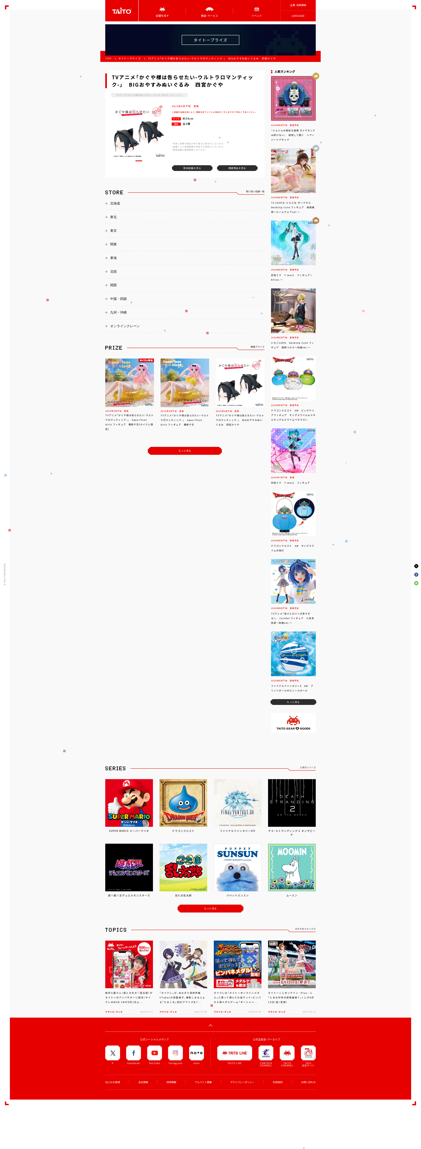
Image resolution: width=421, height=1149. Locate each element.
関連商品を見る (237, 168)
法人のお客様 (112, 1082)
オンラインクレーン (125, 326)
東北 (113, 217)
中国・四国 (118, 299)
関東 (113, 244)
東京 (113, 230)
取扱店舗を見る (192, 168)
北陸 (113, 271)
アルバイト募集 (203, 1082)
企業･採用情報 (298, 5)
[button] (139, 160)
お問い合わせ (308, 1082)
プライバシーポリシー (242, 1082)
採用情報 (171, 1082)
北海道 (115, 203)
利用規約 (278, 1082)
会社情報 (143, 1082)
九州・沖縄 (118, 312)
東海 (113, 258)
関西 (113, 285)
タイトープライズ (129, 58)
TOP (108, 58)
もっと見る (185, 450)
